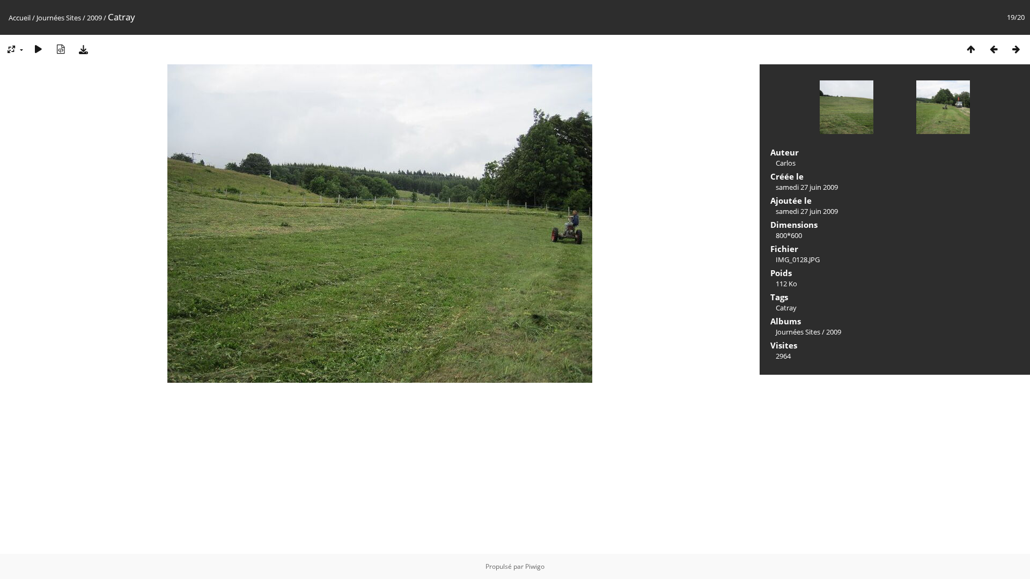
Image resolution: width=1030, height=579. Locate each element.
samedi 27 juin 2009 (807, 187)
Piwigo (535, 566)
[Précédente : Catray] (993, 49)
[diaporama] (38, 49)
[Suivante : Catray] (1016, 49)
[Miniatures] (971, 49)
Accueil (20, 18)
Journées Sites (58, 18)
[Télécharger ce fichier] (83, 49)
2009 (94, 18)
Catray (786, 308)
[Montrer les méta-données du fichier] (60, 49)
